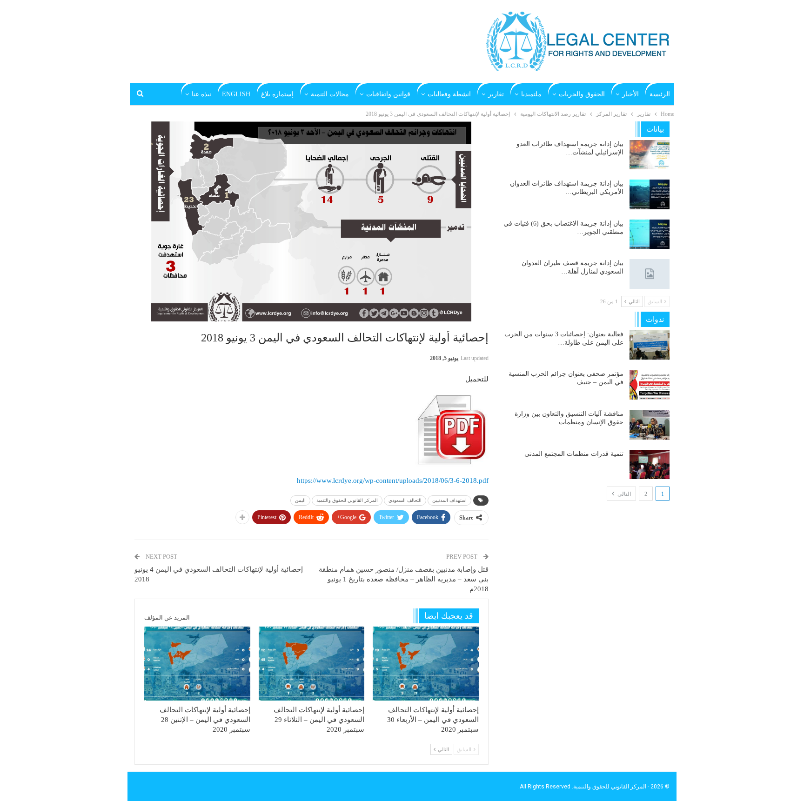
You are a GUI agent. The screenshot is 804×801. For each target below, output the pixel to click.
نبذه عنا (201, 94)
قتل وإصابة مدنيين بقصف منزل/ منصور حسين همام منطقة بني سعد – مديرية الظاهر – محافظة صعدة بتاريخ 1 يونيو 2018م (404, 579)
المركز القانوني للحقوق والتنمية (347, 500)
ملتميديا (531, 94)
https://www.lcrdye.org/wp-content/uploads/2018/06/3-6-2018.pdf (393, 480)
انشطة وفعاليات (449, 94)
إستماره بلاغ (277, 94)
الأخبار (630, 94)
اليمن (300, 500)
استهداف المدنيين (449, 500)
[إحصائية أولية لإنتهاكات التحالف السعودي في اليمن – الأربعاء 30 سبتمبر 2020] (426, 664)
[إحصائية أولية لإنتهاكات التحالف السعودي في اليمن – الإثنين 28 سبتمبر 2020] (197, 664)
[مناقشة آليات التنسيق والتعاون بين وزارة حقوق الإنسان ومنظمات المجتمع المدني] (650, 425)
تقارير (496, 94)
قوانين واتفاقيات (388, 94)
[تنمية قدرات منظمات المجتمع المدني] (650, 465)
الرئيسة (660, 94)
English (236, 94)
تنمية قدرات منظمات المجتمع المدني (573, 453)
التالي (623, 494)
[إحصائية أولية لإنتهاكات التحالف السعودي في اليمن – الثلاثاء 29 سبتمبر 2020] (312, 664)
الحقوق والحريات (582, 94)
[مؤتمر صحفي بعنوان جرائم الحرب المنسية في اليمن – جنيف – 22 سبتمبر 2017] (650, 385)
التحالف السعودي (405, 500)
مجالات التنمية (330, 94)
